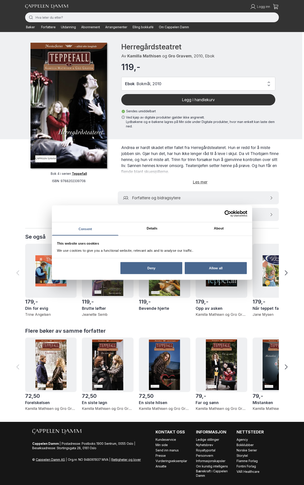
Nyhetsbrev (204, 445)
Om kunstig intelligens (212, 466)
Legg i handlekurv (198, 99)
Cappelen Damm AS (50, 459)
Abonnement (90, 27)
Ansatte (161, 466)
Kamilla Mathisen (144, 56)
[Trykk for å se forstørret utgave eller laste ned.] (68, 105)
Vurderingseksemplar (171, 461)
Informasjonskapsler (210, 461)
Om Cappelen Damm (174, 27)
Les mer (200, 182)
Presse (161, 455)
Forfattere (48, 27)
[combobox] (152, 17)
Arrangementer (116, 27)
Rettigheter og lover (126, 459)
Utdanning (68, 27)
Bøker (30, 27)
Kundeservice (166, 439)
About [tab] (219, 228)
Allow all (216, 268)
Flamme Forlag (247, 461)
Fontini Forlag (246, 466)
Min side (162, 445)
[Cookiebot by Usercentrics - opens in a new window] (227, 213)
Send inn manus (167, 450)
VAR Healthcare (248, 471)
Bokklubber (245, 445)
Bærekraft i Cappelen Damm (212, 473)
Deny (151, 268)
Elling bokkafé (143, 27)
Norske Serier (247, 450)
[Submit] (30, 17)
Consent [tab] (85, 229)
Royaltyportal (205, 450)
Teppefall (79, 173)
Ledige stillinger (207, 439)
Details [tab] (152, 228)
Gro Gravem (180, 56)
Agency (242, 439)
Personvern (204, 455)
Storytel (242, 455)
